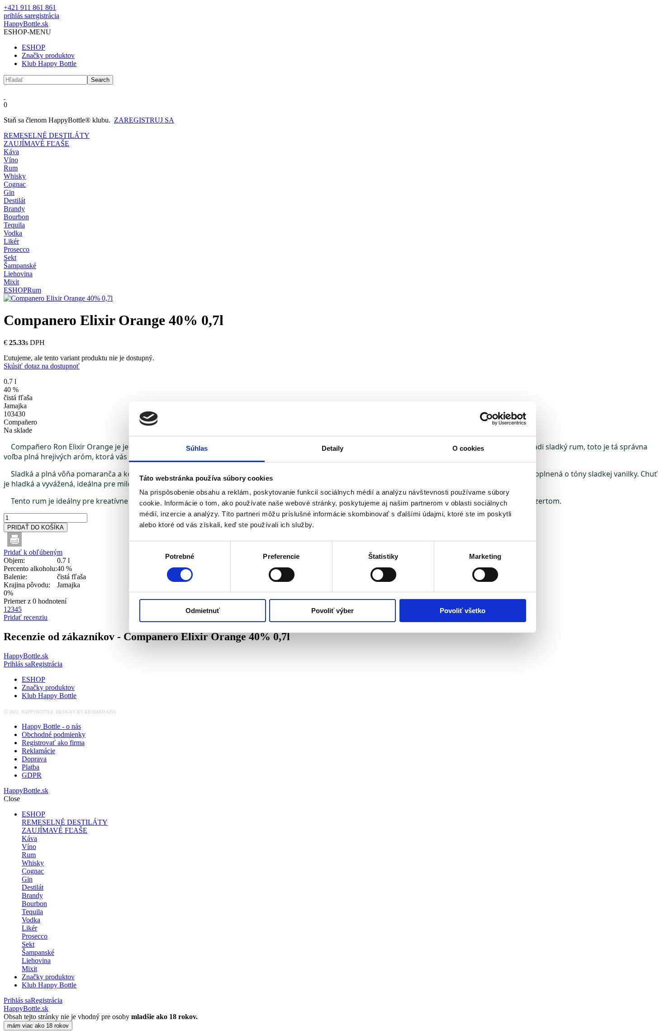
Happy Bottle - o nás (51, 726)
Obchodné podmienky (54, 734)
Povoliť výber (332, 610)
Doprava (34, 759)
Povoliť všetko (462, 610)
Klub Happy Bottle (49, 63)
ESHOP (33, 47)
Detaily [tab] (333, 448)
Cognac (15, 184)
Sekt (10, 257)
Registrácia (46, 664)
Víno (11, 160)
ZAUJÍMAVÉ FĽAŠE (36, 143)
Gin (9, 192)
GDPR (32, 775)
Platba (30, 767)
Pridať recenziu (26, 617)
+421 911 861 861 (30, 7)
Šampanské (20, 265)
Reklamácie (38, 751)
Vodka (13, 233)
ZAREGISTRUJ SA (144, 120)
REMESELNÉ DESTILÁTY (47, 135)
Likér (11, 241)
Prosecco (16, 249)
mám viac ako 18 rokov (38, 1025)
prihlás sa (17, 15)
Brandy (14, 208)
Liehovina (18, 274)
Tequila (14, 225)
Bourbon (16, 217)
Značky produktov (48, 55)
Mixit (11, 282)
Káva (11, 152)
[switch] (281, 574)
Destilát (14, 200)
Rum (11, 168)
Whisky (15, 176)
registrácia (44, 15)
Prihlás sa (17, 664)
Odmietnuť (202, 610)
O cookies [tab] (468, 448)
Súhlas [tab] (197, 448)
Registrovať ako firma (53, 742)
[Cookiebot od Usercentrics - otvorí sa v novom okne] (486, 418)
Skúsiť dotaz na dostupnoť (42, 366)
